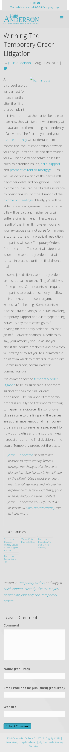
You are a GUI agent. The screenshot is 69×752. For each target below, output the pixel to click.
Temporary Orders (31, 583)
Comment (11, 625)
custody (30, 589)
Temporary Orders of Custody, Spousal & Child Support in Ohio (11, 544)
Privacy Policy (12, 742)
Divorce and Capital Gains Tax (10, 559)
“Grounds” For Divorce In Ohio (27, 540)
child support (50, 164)
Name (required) (17, 669)
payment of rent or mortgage (31, 170)
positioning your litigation (22, 595)
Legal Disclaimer (28, 742)
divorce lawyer (47, 589)
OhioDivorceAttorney (40, 508)
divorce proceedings (18, 200)
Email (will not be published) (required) (34, 688)
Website (10, 707)
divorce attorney (16, 140)
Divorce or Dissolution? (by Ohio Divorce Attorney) (44, 543)
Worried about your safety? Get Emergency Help (34, 7)
